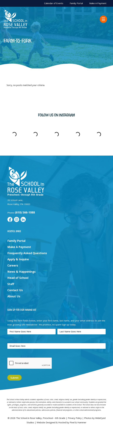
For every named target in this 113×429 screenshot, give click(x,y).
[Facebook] (10, 219)
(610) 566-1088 (25, 212)
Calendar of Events (53, 3)
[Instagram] (16, 219)
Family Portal (76, 3)
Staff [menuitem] (10, 284)
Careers (12, 265)
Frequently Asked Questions (27, 253)
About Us (13, 296)
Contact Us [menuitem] (15, 290)
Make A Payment (97, 3)
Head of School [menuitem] (17, 278)
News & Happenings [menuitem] (21, 272)
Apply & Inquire (18, 259)
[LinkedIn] (23, 219)
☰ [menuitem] (103, 19)
